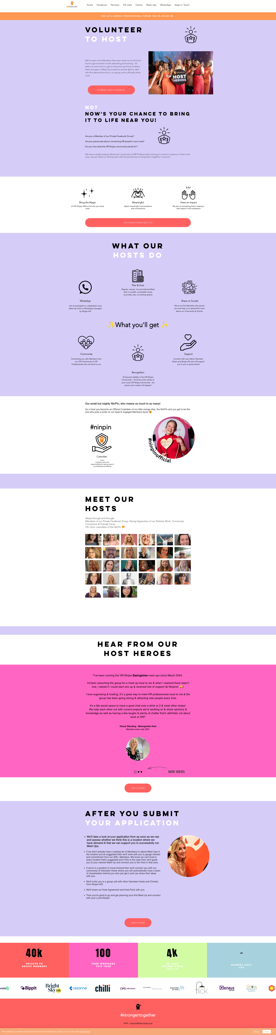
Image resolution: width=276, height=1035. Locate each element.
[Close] (273, 1031)
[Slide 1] (135, 772)
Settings (256, 1031)
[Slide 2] (138, 772)
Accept (266, 1031)
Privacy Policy (85, 1031)
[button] (101, 5)
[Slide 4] (141, 772)
